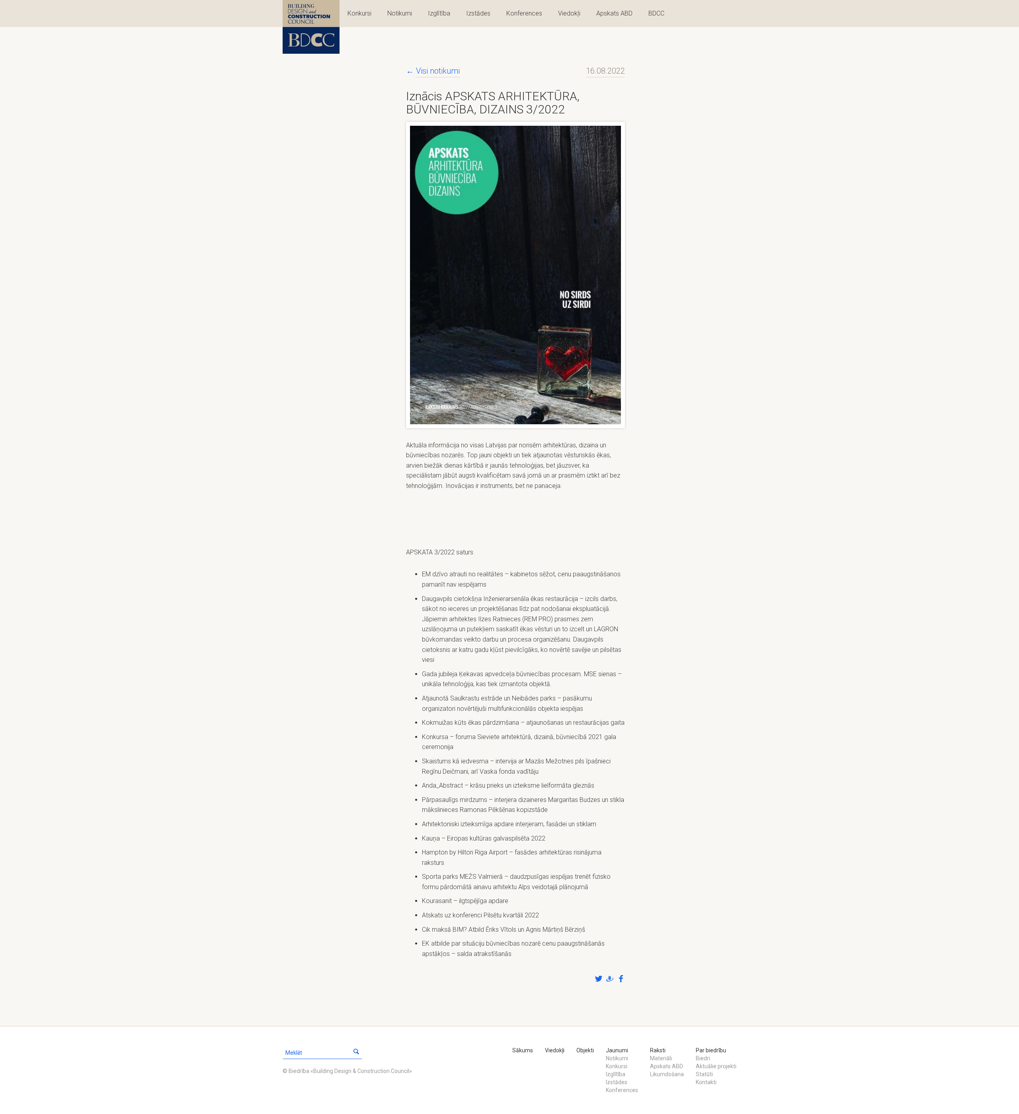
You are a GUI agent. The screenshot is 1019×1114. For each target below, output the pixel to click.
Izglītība (439, 13)
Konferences (524, 13)
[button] (356, 1053)
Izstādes (478, 13)
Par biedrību (711, 1050)
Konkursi (359, 13)
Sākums (522, 1050)
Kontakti (706, 1082)
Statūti (704, 1074)
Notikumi (399, 13)
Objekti (585, 1050)
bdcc (311, 27)
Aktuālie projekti (716, 1066)
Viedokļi (569, 13)
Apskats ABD (614, 13)
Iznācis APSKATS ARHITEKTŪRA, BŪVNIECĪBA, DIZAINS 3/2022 (493, 102)
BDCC (656, 13)
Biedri (703, 1058)
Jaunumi (617, 1050)
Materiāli (661, 1058)
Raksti (658, 1050)
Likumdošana (667, 1074)
